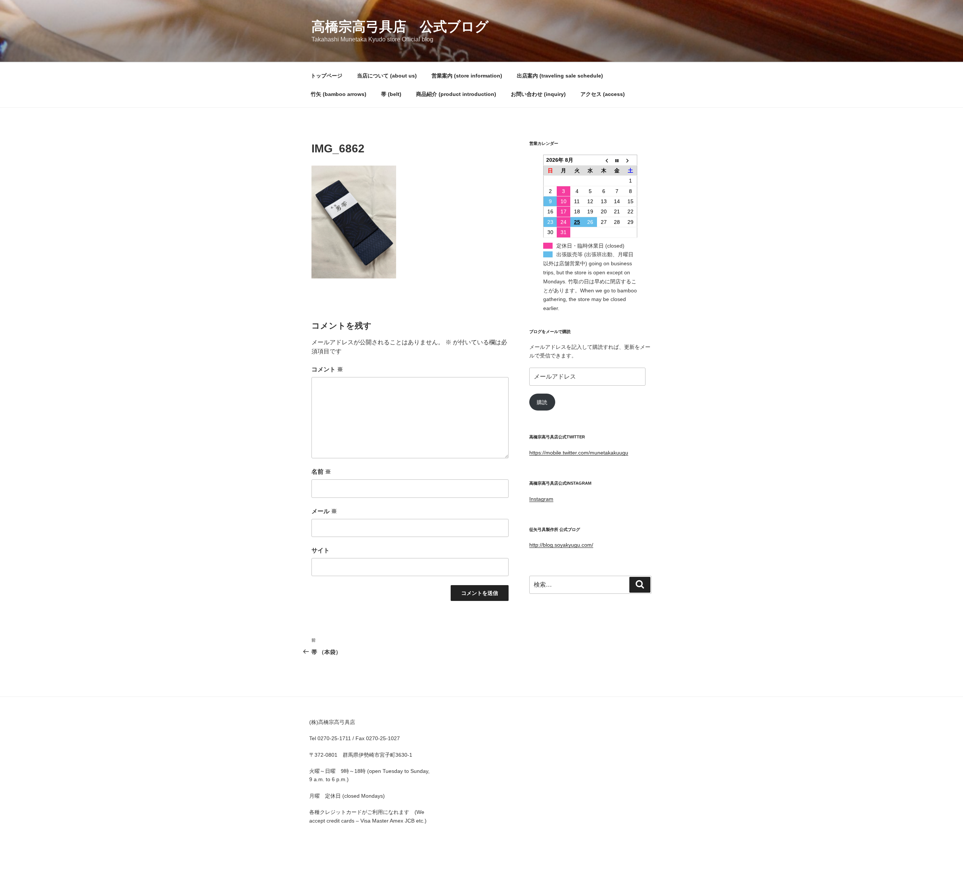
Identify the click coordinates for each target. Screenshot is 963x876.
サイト (320, 550)
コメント (327, 369)
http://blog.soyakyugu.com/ (561, 545)
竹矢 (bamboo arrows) (338, 94)
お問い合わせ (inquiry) (538, 94)
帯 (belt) (391, 94)
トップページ (326, 76)
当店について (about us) (387, 76)
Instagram (541, 499)
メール (324, 511)
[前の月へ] (604, 160)
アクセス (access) (602, 94)
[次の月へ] (630, 160)
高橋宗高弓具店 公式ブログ (400, 26)
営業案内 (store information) (466, 76)
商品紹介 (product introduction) (456, 94)
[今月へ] (617, 160)
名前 (321, 471)
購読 (542, 402)
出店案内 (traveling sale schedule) (560, 76)
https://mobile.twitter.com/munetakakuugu (578, 453)
